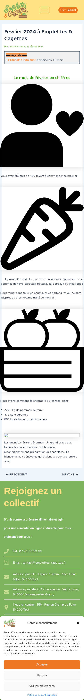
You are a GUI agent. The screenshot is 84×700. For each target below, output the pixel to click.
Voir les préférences (42, 686)
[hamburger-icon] (44, 10)
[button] (78, 623)
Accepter (42, 664)
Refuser (42, 675)
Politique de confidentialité (42, 694)
